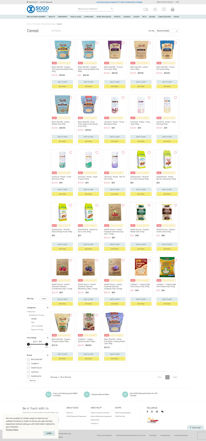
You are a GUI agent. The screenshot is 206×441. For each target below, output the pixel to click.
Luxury (136, 17)
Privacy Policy (12, 429)
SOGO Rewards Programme (76, 416)
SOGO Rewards (46, 2)
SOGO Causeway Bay (122, 413)
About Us (69, 413)
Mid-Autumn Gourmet (36, 17)
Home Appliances (104, 17)
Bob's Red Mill (36, 359)
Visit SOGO (33, 2)
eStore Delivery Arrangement (101, 416)
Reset (44, 298)
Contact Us (94, 423)
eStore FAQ (95, 420)
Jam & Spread (37, 326)
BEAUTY (52, 17)
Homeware (88, 17)
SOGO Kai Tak (120, 416)
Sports (117, 17)
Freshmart (62, 17)
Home (29, 24)
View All (32, 380)
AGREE (49, 433)
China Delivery (164, 17)
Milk (32, 322)
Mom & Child (76, 17)
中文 (177, 2)
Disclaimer (153, 435)
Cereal (59, 24)
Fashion (127, 17)
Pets (144, 17)
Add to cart (62, 82)
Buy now (62, 86)
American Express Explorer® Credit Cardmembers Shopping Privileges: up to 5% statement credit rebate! (125, 2)
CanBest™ (35, 364)
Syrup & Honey (37, 329)
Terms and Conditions (104, 435)
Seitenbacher (36, 376)
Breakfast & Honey (48, 24)
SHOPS (176, 17)
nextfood (34, 372)
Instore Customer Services (100, 413)
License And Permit (181, 435)
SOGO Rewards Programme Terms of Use (130, 435)
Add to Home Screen (165, 2)
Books (152, 17)
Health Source (36, 368)
